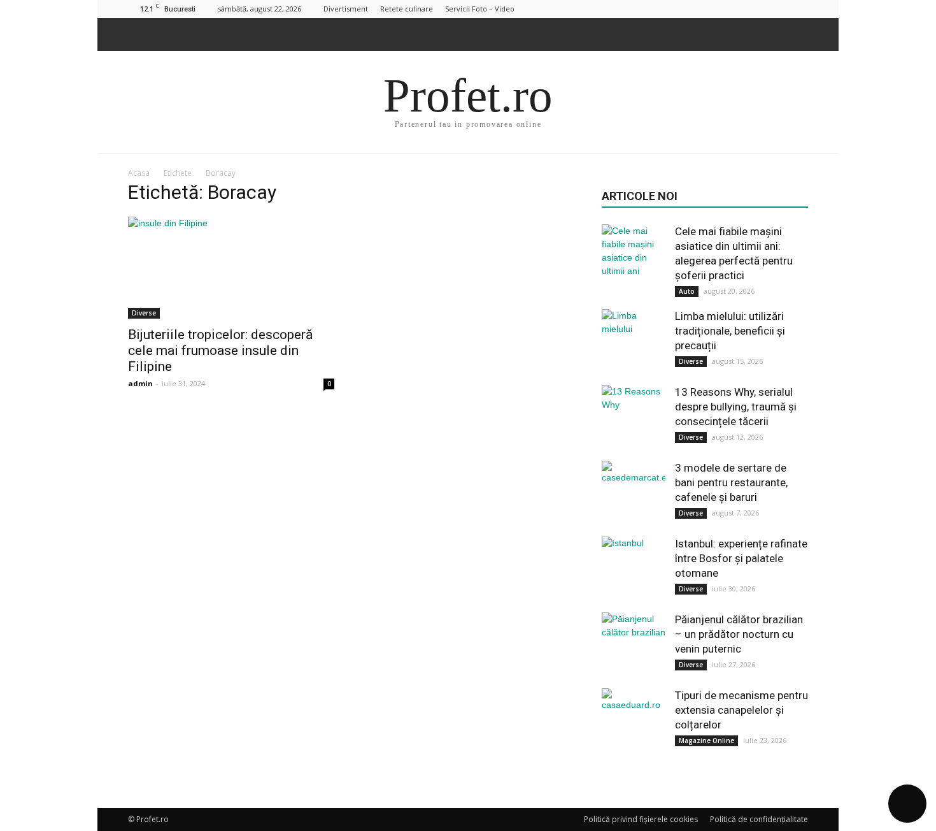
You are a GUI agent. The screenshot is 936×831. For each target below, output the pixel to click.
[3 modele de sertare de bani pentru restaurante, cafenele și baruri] (633, 492)
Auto (687, 291)
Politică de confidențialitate (759, 819)
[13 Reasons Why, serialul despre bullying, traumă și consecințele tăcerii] (633, 417)
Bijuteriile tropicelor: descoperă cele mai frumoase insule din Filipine (220, 350)
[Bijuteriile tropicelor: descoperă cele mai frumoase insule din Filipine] (231, 268)
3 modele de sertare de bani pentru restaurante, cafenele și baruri (731, 482)
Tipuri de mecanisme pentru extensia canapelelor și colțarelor (741, 710)
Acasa (139, 173)
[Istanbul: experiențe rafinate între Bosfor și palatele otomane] (633, 568)
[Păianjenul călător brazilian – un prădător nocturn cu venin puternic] (633, 644)
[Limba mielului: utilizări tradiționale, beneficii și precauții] (633, 341)
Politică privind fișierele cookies (641, 819)
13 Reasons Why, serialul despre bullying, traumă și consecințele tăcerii (736, 407)
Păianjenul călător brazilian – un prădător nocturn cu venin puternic (739, 634)
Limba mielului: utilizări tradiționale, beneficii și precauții (730, 331)
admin (140, 383)
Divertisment (345, 8)
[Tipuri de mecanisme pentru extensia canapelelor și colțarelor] (633, 720)
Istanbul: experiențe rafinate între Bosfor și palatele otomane (741, 558)
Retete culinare (406, 8)
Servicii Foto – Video (479, 8)
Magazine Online (706, 740)
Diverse (144, 312)
